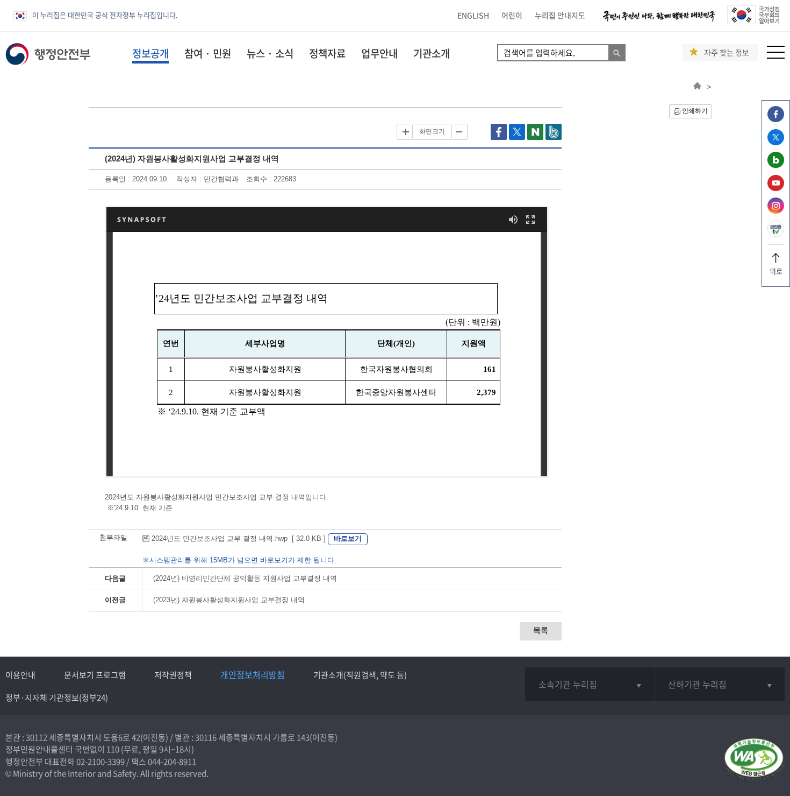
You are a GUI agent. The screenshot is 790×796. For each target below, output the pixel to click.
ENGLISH (473, 15)
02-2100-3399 (100, 761)
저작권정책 (173, 675)
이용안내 (20, 675)
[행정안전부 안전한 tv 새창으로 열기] (775, 234)
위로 (776, 271)
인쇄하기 (695, 111)
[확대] (406, 131)
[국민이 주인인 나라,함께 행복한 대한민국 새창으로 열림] (659, 21)
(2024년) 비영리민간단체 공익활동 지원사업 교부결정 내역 (245, 578)
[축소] (458, 131)
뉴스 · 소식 (270, 53)
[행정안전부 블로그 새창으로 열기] (775, 165)
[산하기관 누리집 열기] (720, 684)
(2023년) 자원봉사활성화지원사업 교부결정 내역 (229, 600)
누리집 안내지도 (560, 15)
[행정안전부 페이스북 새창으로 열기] (775, 119)
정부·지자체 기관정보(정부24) (56, 697)
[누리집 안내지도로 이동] (776, 56)
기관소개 (431, 53)
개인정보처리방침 (252, 674)
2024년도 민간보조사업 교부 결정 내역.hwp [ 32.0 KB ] (238, 538)
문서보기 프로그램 (95, 675)
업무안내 (379, 53)
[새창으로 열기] (500, 137)
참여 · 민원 (207, 53)
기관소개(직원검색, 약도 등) (360, 675)
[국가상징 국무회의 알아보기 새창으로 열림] (753, 21)
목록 (540, 630)
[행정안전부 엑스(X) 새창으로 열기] (775, 142)
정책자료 (327, 53)
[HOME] (697, 86)
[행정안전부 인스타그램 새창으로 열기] (775, 211)
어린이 (511, 15)
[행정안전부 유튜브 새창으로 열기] (775, 188)
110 (113, 749)
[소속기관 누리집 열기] (590, 684)
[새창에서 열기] (754, 760)
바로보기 (348, 538)
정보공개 (150, 53)
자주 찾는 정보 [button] (726, 52)
